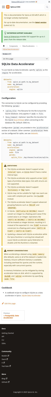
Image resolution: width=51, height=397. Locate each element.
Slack (4, 359)
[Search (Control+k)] (47, 7)
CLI (3, 340)
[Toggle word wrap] (42, 140)
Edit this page (10, 303)
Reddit (4, 356)
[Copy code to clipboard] (46, 79)
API (3, 336)
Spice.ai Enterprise (11, 36)
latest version (40, 22)
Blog (3, 378)
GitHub (4, 382)
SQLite (26, 172)
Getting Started (8, 333)
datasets (34, 133)
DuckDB (40, 196)
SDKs (4, 343)
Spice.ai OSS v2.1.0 (18, 2)
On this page (8, 59)
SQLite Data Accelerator (31, 295)
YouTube (5, 366)
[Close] (49, 2)
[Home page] (4, 46)
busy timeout (19, 120)
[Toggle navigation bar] (3, 7)
